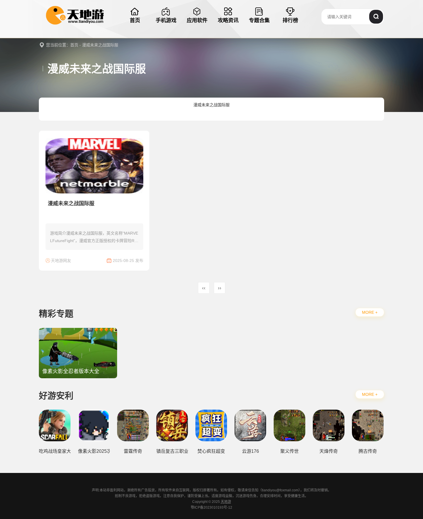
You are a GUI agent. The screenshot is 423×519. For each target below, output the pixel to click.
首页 (74, 45)
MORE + (370, 312)
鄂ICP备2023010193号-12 (211, 507)
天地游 (226, 502)
